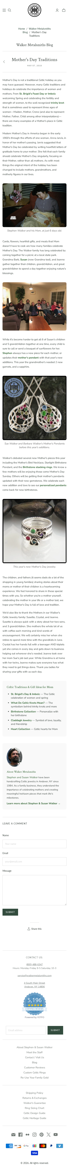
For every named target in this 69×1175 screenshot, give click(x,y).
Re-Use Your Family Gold (35, 1077)
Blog (34, 1062)
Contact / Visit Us (34, 1057)
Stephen (7, 353)
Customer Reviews (34, 1067)
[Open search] (9, 10)
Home (21, 28)
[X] (49, 1135)
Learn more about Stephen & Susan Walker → (33, 803)
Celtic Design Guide (34, 1113)
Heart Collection (20, 729)
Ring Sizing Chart (34, 1108)
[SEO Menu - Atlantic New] (4, 10)
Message (7, 870)
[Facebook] (20, 1135)
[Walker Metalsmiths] (34, 9)
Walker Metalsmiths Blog (34, 45)
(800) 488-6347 (34, 964)
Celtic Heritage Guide (34, 1118)
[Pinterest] (42, 1135)
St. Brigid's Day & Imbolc (25, 694)
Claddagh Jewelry (21, 720)
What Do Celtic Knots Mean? (28, 702)
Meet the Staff (34, 1052)
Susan (23, 259)
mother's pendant (28, 357)
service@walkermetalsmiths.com (35, 975)
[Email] (13, 1135)
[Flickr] (27, 1135)
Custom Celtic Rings (34, 1072)
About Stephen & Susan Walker (34, 1047)
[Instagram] (34, 1135)
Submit (55, 1030)
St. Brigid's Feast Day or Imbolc (37, 93)
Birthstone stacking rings (37, 467)
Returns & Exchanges (34, 1098)
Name (6, 835)
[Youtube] (56, 1135)
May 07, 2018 (34, 65)
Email (5, 853)
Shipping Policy (34, 1093)
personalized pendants (53, 485)
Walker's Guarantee (34, 1103)
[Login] (57, 10)
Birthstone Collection (23, 711)
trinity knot (57, 102)
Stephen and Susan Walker (22, 777)
